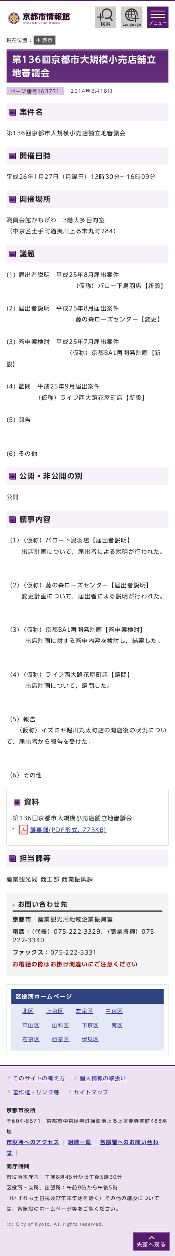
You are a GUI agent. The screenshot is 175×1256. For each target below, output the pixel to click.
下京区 (90, 1025)
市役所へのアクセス (33, 1142)
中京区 (114, 1011)
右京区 (31, 1039)
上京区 (55, 1011)
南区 (117, 1025)
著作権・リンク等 (36, 1092)
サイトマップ (91, 1092)
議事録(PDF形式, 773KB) (68, 830)
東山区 (31, 1025)
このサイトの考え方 (39, 1078)
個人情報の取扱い (103, 1078)
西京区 (61, 1039)
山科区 (61, 1025)
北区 (28, 1011)
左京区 (84, 1011)
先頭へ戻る (151, 1244)
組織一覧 (80, 1142)
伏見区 (90, 1039)
